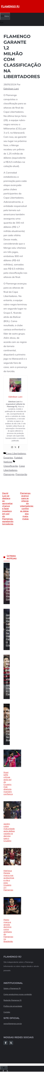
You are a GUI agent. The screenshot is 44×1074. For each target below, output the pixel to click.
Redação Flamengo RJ (12, 1000)
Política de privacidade (13, 1006)
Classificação (11, 465)
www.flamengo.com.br (13, 1023)
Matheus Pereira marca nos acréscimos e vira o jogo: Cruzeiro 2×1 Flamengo (9, 880)
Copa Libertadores (16, 453)
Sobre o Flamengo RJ (12, 988)
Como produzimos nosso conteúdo (18, 994)
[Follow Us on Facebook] (6, 1043)
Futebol (18, 457)
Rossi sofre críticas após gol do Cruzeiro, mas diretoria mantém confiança (8, 783)
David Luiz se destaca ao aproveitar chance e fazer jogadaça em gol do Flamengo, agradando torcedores (7, 508)
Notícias (8, 461)
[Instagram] (12, 447)
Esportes (8, 457)
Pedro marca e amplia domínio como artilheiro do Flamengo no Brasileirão (12, 724)
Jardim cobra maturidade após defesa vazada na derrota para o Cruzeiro (13, 630)
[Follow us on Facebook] (3, 1071)
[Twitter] (15, 447)
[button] (2, 23)
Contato (7, 1012)
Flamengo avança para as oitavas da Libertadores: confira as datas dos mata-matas (26, 506)
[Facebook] (19, 447)
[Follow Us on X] (11, 1043)
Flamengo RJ (10, 6)
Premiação (21, 474)
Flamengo (9, 474)
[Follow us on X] (7, 1071)
